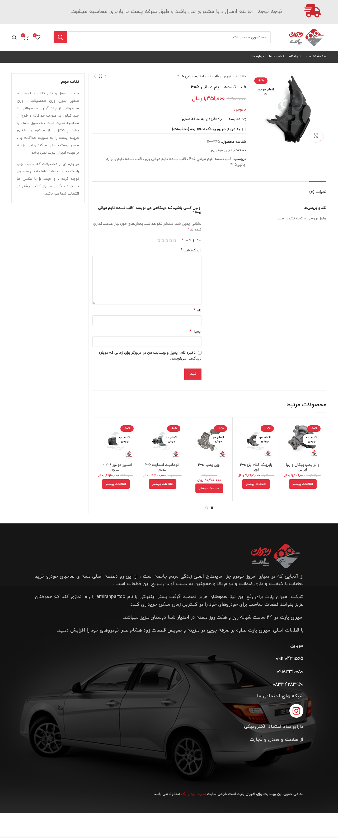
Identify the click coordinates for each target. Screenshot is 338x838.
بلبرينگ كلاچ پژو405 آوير (256, 467)
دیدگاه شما (191, 250)
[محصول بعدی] (95, 76)
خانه (242, 76)
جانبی (230, 150)
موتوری (228, 76)
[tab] (317, 189)
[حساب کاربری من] (14, 37)
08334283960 (288, 684)
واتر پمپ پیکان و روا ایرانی (302, 467)
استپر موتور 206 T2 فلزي (116, 467)
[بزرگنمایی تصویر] (315, 135)
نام (197, 310)
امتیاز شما (191, 240)
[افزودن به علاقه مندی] (287, 454)
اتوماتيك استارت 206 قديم (162, 467)
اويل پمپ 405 (209, 464)
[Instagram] (296, 711)
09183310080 (290, 671)
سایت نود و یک (193, 793)
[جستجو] (60, 37)
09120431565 (289, 658)
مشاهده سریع (287, 442)
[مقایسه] (287, 430)
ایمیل (195, 331)
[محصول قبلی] (105, 76)
